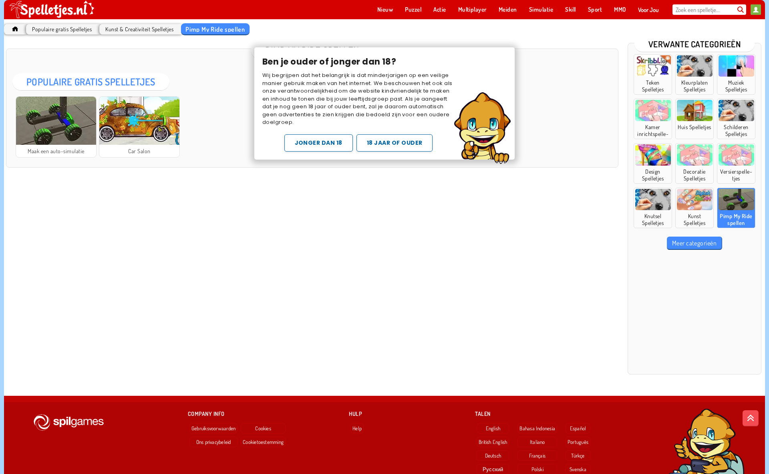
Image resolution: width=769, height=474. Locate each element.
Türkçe (577, 455)
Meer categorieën (694, 243)
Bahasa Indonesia (537, 428)
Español (578, 428)
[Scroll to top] (751, 418)
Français (537, 455)
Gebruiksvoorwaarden (213, 428)
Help (357, 428)
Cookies (263, 428)
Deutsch (493, 455)
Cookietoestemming (263, 442)
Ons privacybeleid (213, 442)
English (493, 428)
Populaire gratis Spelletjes (62, 29)
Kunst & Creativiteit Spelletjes (139, 29)
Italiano (537, 442)
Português (578, 442)
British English (493, 442)
